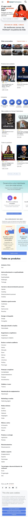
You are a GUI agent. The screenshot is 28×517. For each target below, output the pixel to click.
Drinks (3, 306)
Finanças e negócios (7, 369)
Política (3, 362)
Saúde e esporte (6, 452)
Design (3, 318)
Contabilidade (5, 372)
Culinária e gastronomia (8, 301)
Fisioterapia (4, 459)
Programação (4, 473)
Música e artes (5, 423)
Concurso (3, 345)
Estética (3, 411)
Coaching (3, 292)
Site (2, 476)
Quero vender (14, 253)
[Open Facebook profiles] (3, 487)
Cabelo (3, 408)
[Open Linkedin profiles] (9, 487)
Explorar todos (21, 41)
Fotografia (4, 321)
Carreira (3, 289)
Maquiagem (4, 416)
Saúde (3, 462)
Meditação (4, 280)
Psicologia (4, 365)
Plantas (3, 440)
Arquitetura (4, 335)
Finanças (3, 377)
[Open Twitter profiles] (6, 487)
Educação (3, 350)
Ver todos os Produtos (13, 174)
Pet (2, 267)
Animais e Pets (5, 265)
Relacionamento (5, 447)
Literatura (4, 360)
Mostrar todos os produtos (13, 213)
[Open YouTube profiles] (13, 487)
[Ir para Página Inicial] (14, 2)
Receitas (3, 311)
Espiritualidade (5, 277)
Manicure (3, 413)
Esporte (3, 457)
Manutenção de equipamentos (10, 391)
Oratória (3, 297)
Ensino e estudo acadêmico (9, 342)
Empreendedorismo (6, 374)
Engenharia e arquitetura (8, 333)
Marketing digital (5, 401)
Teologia (3, 282)
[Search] (25, 19)
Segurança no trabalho (7, 338)
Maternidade (4, 328)
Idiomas (3, 355)
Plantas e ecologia (7, 435)
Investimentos (5, 379)
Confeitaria (4, 304)
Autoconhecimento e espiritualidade (12, 272)
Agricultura (4, 437)
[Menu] (2, 2)
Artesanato (4, 425)
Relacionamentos (6, 444)
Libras (3, 357)
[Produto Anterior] (1, 74)
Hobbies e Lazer (6, 384)
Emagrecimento (5, 454)
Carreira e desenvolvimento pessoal (12, 287)
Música (3, 430)
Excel (2, 471)
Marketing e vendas (7, 398)
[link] (6, 46)
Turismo (3, 387)
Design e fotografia (7, 316)
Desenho (3, 428)
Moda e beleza (5, 406)
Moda (2, 418)
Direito (3, 347)
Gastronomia (4, 309)
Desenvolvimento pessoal (8, 294)
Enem (2, 352)
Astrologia (4, 275)
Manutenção (4, 394)
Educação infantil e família (9, 326)
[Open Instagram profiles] (16, 487)
